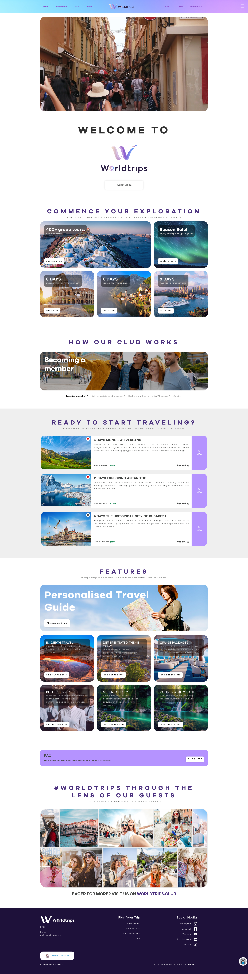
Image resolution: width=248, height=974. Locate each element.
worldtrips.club (156, 894)
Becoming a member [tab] (76, 396)
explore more (54, 261)
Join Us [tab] (176, 396)
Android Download (59, 956)
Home (45, 6)
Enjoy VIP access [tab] (160, 396)
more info (52, 311)
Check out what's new (57, 623)
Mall (77, 6)
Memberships (133, 929)
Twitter (188, 945)
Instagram (186, 924)
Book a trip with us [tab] (137, 396)
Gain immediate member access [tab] (106, 396)
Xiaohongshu (184, 939)
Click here (195, 759)
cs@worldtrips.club (50, 935)
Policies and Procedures (52, 965)
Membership (61, 6)
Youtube (187, 934)
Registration (133, 924)
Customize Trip (131, 934)
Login (180, 6)
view (199, 454)
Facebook (186, 929)
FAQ (42, 927)
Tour (89, 6)
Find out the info (56, 675)
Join (167, 6)
